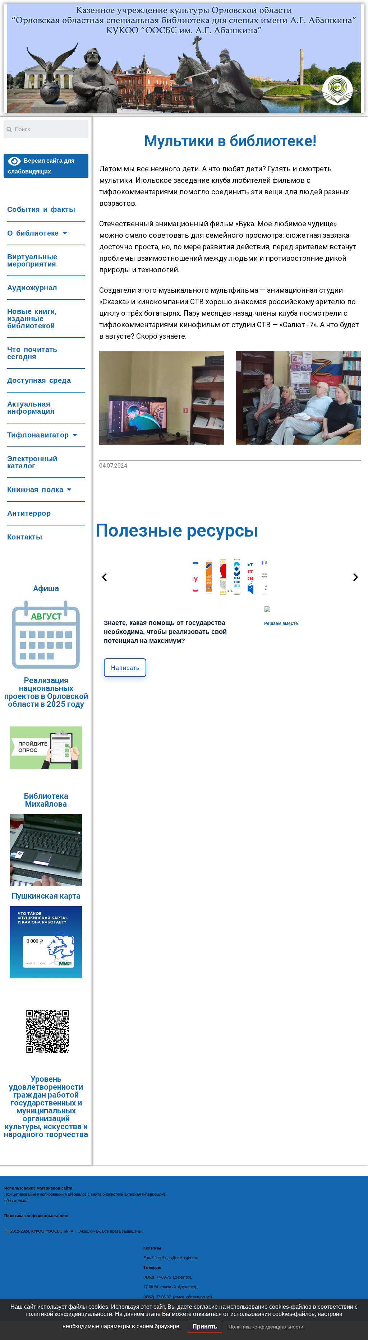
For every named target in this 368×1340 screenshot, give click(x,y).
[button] (104, 576)
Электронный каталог (32, 462)
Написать (125, 668)
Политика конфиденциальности (266, 1327)
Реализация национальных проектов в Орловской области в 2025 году (46, 692)
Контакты (24, 537)
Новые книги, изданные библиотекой (32, 318)
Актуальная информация (31, 407)
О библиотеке (33, 233)
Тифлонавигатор (38, 435)
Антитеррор (29, 513)
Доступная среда (39, 380)
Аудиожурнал (32, 288)
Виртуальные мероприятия (32, 260)
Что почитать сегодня (32, 353)
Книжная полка (35, 489)
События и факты (41, 209)
